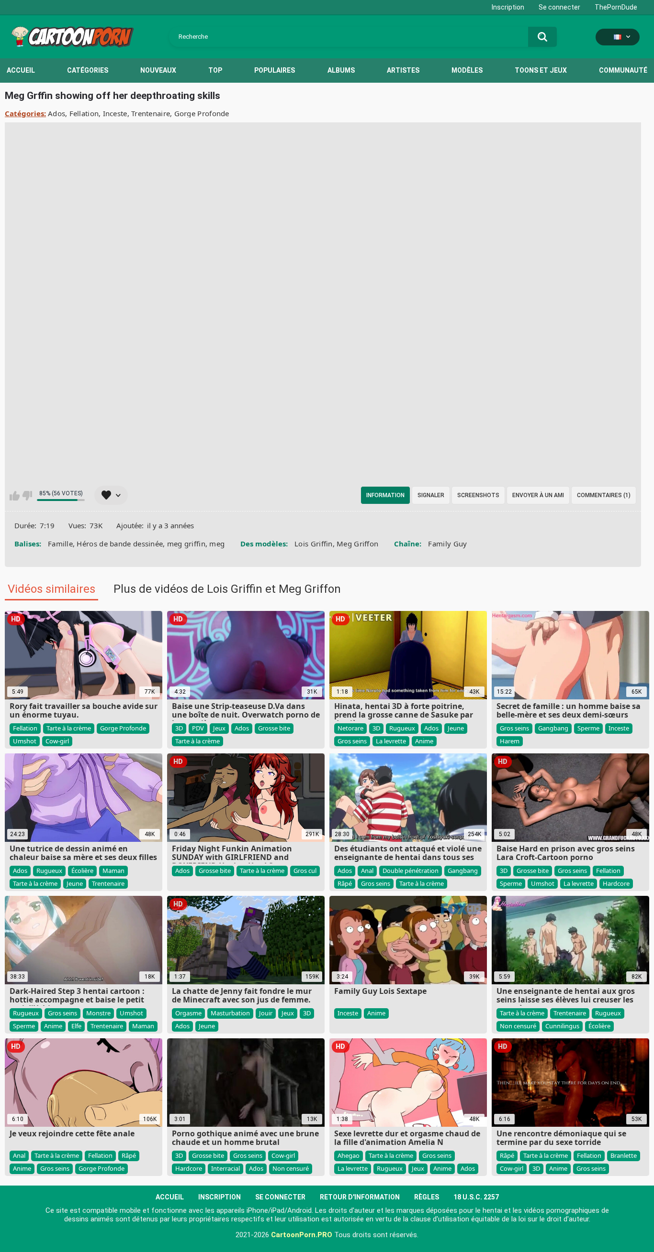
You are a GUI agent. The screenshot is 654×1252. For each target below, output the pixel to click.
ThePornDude (616, 7)
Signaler (430, 495)
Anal (367, 870)
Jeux (219, 728)
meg (217, 543)
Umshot (24, 741)
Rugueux (402, 728)
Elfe (76, 1026)
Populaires (274, 70)
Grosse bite (274, 728)
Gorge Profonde (201, 113)
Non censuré (518, 1026)
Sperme (588, 728)
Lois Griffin (313, 543)
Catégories (87, 70)
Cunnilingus (562, 1026)
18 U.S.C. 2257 (476, 1197)
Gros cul (304, 870)
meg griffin (186, 543)
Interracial (225, 1168)
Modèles (467, 70)
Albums (341, 70)
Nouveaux (158, 70)
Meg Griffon (357, 543)
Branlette (623, 1155)
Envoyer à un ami (538, 495)
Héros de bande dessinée (120, 543)
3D (179, 728)
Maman (113, 870)
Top (215, 70)
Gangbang (553, 728)
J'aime (15, 496)
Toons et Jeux (541, 70)
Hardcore (616, 883)
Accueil (21, 70)
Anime (424, 741)
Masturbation (230, 1013)
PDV (198, 728)
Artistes (403, 70)
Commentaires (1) (604, 495)
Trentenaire (150, 113)
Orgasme (188, 1013)
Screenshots (478, 495)
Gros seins (352, 741)
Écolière (82, 870)
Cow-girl (57, 741)
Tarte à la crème (68, 728)
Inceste (115, 113)
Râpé (345, 883)
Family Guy (447, 543)
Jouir (265, 1013)
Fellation (84, 113)
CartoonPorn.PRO (301, 1234)
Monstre (98, 1013)
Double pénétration (411, 870)
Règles (426, 1197)
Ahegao (349, 1155)
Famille (60, 543)
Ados (56, 113)
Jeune (456, 728)
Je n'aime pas (27, 496)
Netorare (350, 728)
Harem (509, 741)
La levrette (391, 741)
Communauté (623, 70)
